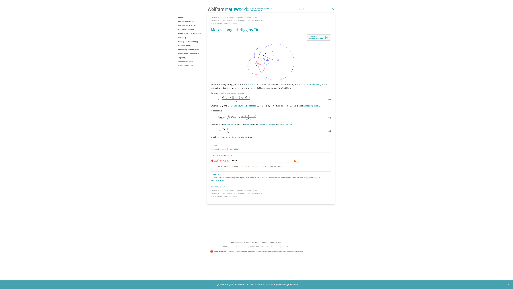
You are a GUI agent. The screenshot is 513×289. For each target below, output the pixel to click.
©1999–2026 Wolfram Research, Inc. (268, 247)
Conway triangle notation (245, 105)
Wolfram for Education (247, 251)
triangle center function (233, 93)
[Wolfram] (218, 251)
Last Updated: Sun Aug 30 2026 (244, 247)
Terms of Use (285, 247)
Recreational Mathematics (188, 53)
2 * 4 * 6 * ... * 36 (249, 166)
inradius (249, 124)
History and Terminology (188, 41)
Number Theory (184, 45)
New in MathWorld (185, 65)
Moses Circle (235, 149)
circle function (286, 124)
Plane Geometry (227, 17)
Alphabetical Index (185, 61)
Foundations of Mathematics (189, 33)
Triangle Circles (251, 17)
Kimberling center (311, 105)
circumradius (230, 124)
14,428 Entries (227, 247)
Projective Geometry (229, 20)
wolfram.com (233, 251)
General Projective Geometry (250, 20)
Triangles (239, 17)
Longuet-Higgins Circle (220, 149)
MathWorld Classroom (251, 242)
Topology (182, 57)
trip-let (236, 166)
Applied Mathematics (186, 21)
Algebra (181, 17)
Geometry (182, 37)
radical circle (252, 84)
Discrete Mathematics (186, 29)
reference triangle (315, 84)
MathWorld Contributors (221, 23)
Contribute (264, 242)
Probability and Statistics (188, 49)
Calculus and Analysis (187, 25)
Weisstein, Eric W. (217, 177)
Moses (234, 23)
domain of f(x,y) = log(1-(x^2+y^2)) (270, 166)
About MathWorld (237, 242)
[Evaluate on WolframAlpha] (295, 160)
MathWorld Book (275, 242)
